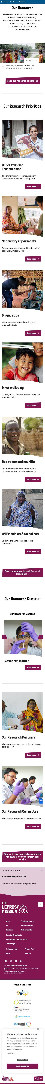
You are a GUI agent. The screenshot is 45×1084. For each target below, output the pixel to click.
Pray (8, 953)
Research (22, 2)
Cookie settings (22, 1060)
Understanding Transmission (12, 167)
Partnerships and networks (16, 939)
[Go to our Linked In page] (16, 960)
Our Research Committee (20, 811)
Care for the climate (14, 935)
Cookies (28, 953)
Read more (31, 186)
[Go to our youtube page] (20, 960)
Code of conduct (27, 930)
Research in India (16, 661)
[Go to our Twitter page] (11, 960)
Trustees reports (27, 921)
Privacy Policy (30, 949)
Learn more (11, 1053)
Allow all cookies (22, 1066)
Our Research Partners (19, 737)
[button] (41, 1078)
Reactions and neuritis (18, 462)
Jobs (8, 921)
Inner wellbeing (13, 387)
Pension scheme (27, 925)
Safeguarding (11, 949)
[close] (38, 1029)
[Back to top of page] (40, 904)
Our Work (13, 2)
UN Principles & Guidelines (20, 534)
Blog (7, 925)
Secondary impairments (19, 241)
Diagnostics (10, 315)
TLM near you (11, 944)
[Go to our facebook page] (6, 960)
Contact (9, 930)
